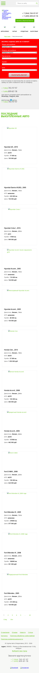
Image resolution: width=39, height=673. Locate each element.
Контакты (4, 635)
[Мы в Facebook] (14, 668)
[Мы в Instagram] (24, 668)
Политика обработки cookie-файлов (22, 635)
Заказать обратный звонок (24, 20)
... (25, 615)
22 (30, 615)
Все (12, 619)
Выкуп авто (7, 36)
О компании (5, 632)
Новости (23, 632)
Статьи (30, 632)
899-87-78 (30, 16)
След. (5, 619)
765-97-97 (30, 13)
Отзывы (14, 632)
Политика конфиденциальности (12, 639)
